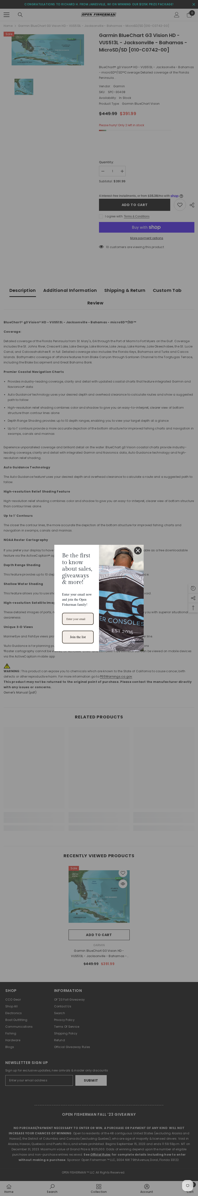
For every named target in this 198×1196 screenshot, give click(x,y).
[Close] (138, 550)
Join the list (78, 637)
